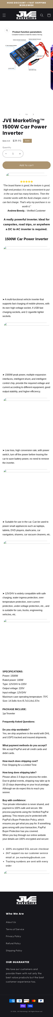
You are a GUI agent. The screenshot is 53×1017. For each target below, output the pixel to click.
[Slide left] (19, 114)
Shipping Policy (14, 950)
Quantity (7, 147)
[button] (4, 15)
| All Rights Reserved (35, 1011)
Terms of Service (15, 929)
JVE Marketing (22, 1011)
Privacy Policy (13, 936)
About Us (11, 922)
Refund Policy (13, 943)
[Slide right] (33, 114)
